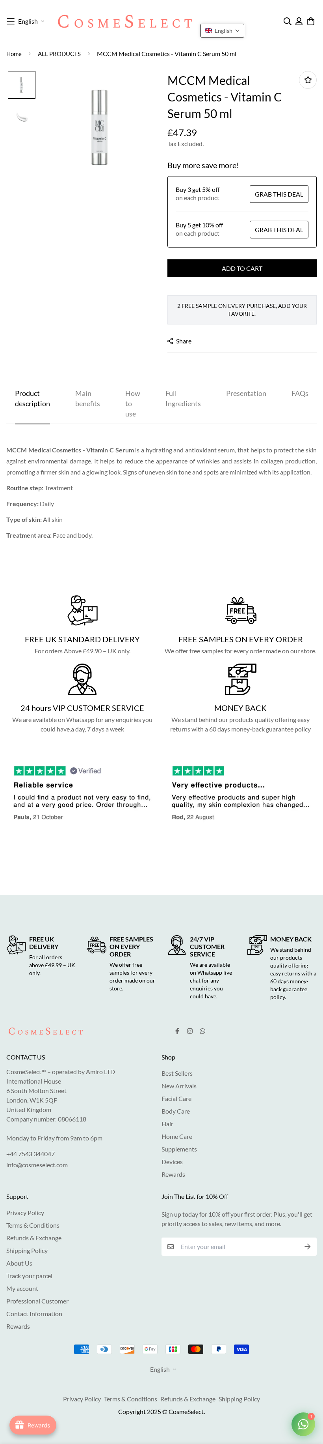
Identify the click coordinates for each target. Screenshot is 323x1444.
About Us (19, 1263)
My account (22, 1288)
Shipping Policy (27, 1250)
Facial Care (176, 1098)
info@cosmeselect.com (37, 1164)
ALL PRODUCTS (59, 53)
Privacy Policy (25, 1212)
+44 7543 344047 (30, 1153)
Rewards (173, 1174)
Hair (167, 1123)
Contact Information (34, 1313)
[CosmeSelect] (125, 21)
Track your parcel (29, 1275)
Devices (172, 1161)
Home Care (177, 1136)
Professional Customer (37, 1301)
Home (14, 53)
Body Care (176, 1111)
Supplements (179, 1149)
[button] (222, 30)
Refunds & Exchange (33, 1237)
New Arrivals (179, 1086)
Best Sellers (177, 1073)
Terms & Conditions (32, 1225)
